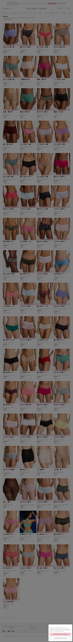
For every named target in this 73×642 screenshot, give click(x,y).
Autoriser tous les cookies (60, 634)
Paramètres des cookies (60, 638)
